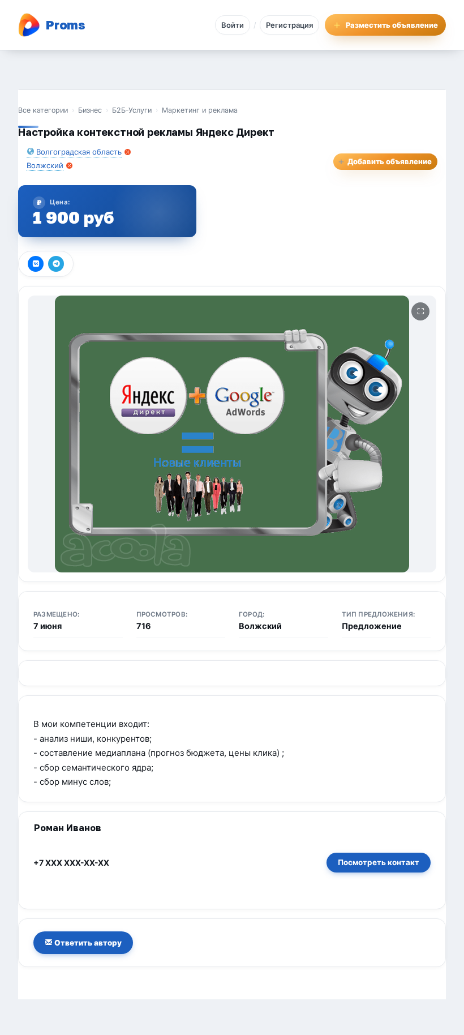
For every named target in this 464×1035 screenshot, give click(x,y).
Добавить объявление (385, 161)
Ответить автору (87, 942)
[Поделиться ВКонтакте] (36, 264)
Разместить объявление (392, 24)
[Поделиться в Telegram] (56, 264)
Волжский (45, 165)
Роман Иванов (67, 827)
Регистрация (289, 24)
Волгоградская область (79, 151)
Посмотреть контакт (378, 862)
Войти (232, 24)
